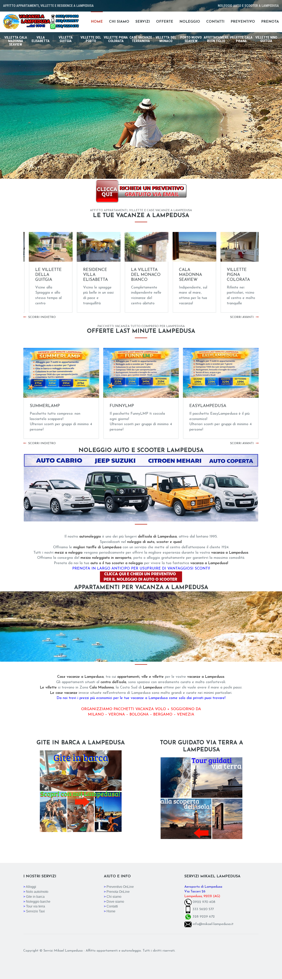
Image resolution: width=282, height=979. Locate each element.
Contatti (215, 22)
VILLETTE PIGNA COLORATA (185, 275)
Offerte (164, 22)
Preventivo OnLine (120, 886)
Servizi (142, 22)
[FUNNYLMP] (141, 373)
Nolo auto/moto (37, 891)
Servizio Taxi (35, 911)
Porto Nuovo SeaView (191, 39)
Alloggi (31, 886)
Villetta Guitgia (66, 39)
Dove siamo (115, 901)
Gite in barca (35, 896)
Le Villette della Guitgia (234, 275)
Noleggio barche (38, 901)
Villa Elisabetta (41, 39)
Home (97, 22)
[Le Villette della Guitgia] (237, 246)
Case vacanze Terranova (140, 39)
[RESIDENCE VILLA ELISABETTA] (45, 246)
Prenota (270, 22)
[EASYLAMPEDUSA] (221, 373)
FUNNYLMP (122, 406)
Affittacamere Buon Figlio (216, 39)
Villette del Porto (91, 39)
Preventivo (243, 22)
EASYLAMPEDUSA (207, 406)
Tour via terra (35, 906)
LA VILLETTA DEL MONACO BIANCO (92, 275)
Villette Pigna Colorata (116, 39)
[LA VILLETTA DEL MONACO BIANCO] (93, 246)
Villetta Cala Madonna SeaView (15, 40)
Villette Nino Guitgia (266, 39)
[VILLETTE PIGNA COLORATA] (189, 246)
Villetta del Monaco (166, 39)
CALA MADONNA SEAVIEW (137, 275)
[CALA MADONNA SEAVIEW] (141, 246)
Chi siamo (119, 22)
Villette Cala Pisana (241, 39)
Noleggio (189, 22)
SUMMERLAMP (45, 406)
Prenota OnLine (118, 891)
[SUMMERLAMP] (61, 373)
